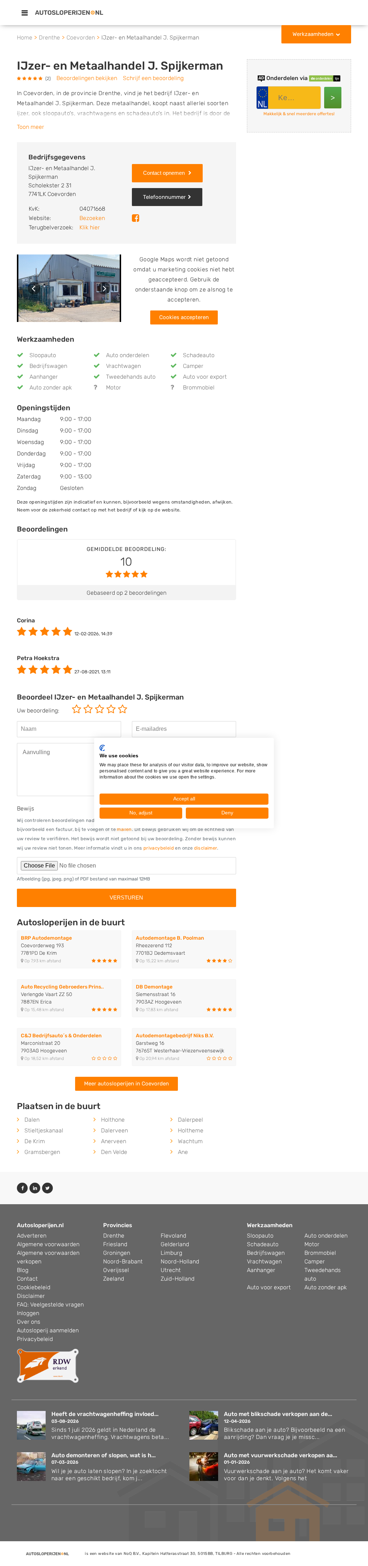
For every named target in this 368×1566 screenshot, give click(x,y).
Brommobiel (199, 387)
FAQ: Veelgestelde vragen (50, 1304)
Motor (113, 387)
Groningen (116, 1252)
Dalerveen (114, 1130)
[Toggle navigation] (24, 13)
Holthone (113, 1119)
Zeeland (113, 1278)
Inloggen (28, 1313)
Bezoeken (92, 218)
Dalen (32, 1119)
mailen (124, 829)
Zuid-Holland (177, 1278)
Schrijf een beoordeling (153, 78)
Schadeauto (199, 355)
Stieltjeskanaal (43, 1130)
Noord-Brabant (123, 1261)
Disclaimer (31, 1295)
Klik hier (89, 227)
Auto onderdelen (127, 355)
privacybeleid (158, 848)
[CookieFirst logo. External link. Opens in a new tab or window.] (102, 747)
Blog (22, 1270)
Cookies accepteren (184, 317)
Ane (183, 1152)
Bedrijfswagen (48, 366)
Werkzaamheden (313, 34)
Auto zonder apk (50, 387)
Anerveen (113, 1141)
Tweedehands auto (131, 376)
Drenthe (113, 1235)
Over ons (28, 1321)
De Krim (34, 1141)
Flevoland (173, 1235)
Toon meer (30, 126)
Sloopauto (42, 355)
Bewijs (25, 808)
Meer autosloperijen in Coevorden (126, 1083)
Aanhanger (43, 376)
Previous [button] (34, 288)
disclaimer (205, 848)
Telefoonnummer (164, 197)
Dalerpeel (190, 1119)
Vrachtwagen (123, 366)
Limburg (171, 1252)
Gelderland (175, 1244)
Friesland (115, 1244)
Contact (27, 1278)
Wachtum (190, 1141)
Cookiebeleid (33, 1287)
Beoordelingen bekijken (86, 78)
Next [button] (104, 288)
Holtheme (190, 1130)
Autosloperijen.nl (40, 1225)
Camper (193, 366)
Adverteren (31, 1235)
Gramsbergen (42, 1152)
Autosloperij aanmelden (48, 1330)
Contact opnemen (164, 173)
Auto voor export (205, 376)
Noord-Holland (180, 1261)
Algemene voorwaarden (48, 1244)
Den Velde (114, 1152)
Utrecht (171, 1270)
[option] (69, 288)
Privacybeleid (35, 1339)
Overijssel (116, 1270)
